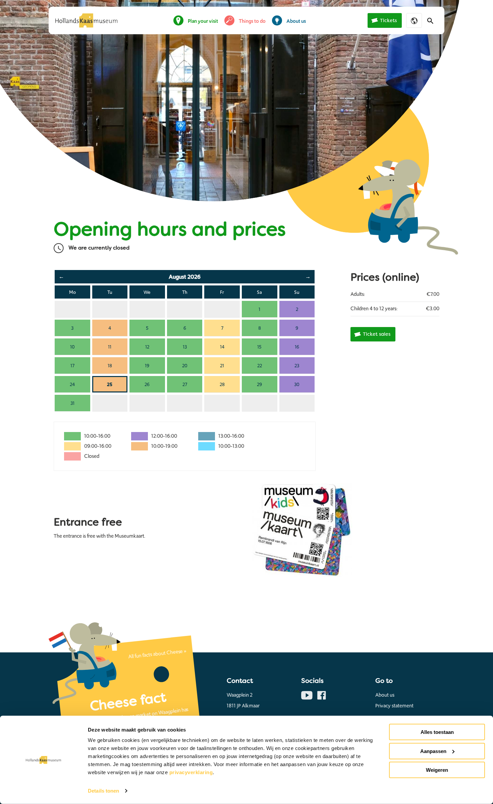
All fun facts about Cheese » (157, 653)
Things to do (252, 21)
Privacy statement (394, 705)
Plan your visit (203, 21)
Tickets (388, 20)
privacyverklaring (191, 772)
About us (296, 21)
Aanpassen (433, 751)
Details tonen (103, 791)
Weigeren (437, 770)
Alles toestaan (437, 732)
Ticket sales (376, 334)
